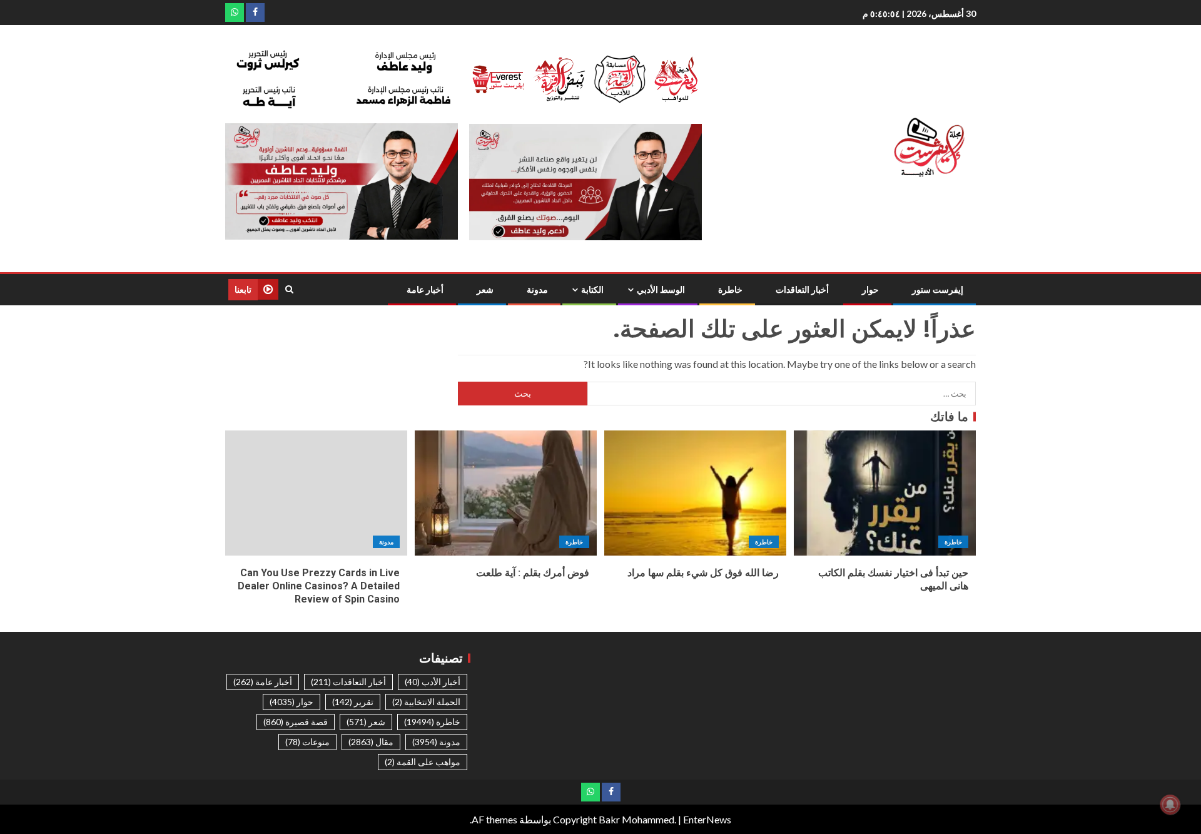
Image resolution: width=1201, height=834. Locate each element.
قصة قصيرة (295, 721)
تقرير (352, 701)
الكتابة (592, 289)
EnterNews (707, 819)
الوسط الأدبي (661, 289)
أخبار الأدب (432, 681)
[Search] (289, 289)
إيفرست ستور (937, 289)
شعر (485, 289)
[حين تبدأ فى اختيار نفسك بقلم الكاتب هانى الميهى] (885, 493)
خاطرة (730, 289)
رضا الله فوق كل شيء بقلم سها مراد (703, 573)
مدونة (537, 289)
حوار (870, 289)
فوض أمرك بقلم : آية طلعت (532, 573)
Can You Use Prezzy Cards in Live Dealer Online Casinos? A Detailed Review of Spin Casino (319, 586)
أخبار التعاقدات (802, 289)
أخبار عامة (425, 289)
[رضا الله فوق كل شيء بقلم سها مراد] (695, 493)
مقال (370, 741)
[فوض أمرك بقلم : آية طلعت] (506, 493)
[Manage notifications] (1170, 805)
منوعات (307, 741)
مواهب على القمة (422, 761)
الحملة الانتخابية (426, 701)
